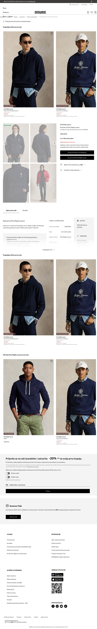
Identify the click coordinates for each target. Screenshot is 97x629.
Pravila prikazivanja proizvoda (61, 550)
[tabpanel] (48, 232)
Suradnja (9, 543)
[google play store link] (57, 575)
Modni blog (55, 547)
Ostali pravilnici (56, 543)
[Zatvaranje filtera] (91, 1)
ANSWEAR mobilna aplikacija (60, 557)
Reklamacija (10, 589)
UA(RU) (24, 622)
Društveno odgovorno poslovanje (17, 553)
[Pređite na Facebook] (53, 606)
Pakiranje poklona (12, 596)
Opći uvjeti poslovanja (58, 540)
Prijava (48, 491)
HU (13, 622)
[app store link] (57, 579)
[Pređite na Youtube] (61, 606)
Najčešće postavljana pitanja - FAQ (17, 603)
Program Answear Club (58, 553)
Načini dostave (11, 576)
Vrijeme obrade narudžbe (14, 582)
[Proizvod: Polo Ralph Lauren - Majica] (28, 397)
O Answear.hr (11, 540)
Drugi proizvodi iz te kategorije (77, 152)
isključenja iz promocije (33, 466)
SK (20, 622)
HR (12, 622)
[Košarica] (95, 12)
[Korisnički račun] (88, 12)
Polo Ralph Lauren (65, 124)
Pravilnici (19, 617)
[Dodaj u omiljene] (51, 33)
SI (18, 622)
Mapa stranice (44, 617)
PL (16, 622)
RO (17, 622)
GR (10, 622)
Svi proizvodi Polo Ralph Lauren (77, 158)
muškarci (6, 12)
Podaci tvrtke (27, 617)
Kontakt (9, 599)
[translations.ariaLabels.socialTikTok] (65, 606)
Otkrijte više (13, 517)
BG (5, 622)
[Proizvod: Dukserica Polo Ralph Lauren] (28, 69)
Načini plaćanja (11, 579)
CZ (8, 622)
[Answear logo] (40, 12)
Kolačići (36, 617)
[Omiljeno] (92, 12)
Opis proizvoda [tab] (11, 210)
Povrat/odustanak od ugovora (16, 586)
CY (7, 622)
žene (4, 8)
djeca (5, 16)
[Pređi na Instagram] (57, 606)
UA (21, 622)
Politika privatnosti (13, 550)
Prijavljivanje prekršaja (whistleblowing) (19, 547)
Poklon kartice (11, 593)
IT (14, 622)
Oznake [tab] (25, 210)
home (11, 16)
